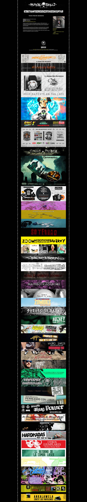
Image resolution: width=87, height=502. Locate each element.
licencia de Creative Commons (44, 49)
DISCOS (54, 30)
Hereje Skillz (34, 49)
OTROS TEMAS (56, 33)
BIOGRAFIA (55, 28)
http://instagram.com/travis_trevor (30, 21)
